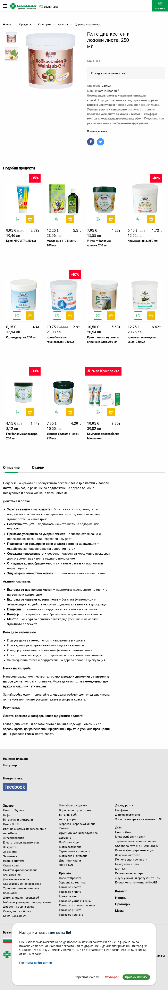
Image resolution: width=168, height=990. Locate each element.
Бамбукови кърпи (127, 864)
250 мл (106, 85)
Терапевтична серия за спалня (135, 841)
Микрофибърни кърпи (130, 836)
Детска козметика (127, 814)
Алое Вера (10, 833)
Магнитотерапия (70, 846)
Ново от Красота (70, 878)
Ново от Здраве (13, 810)
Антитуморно (68, 819)
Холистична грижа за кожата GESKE (139, 819)
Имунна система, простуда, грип (24, 828)
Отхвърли (112, 977)
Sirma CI (160, 955)
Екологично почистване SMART (136, 882)
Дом (118, 827)
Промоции (123, 904)
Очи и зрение (11, 874)
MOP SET (121, 868)
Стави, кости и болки (17, 911)
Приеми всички (136, 977)
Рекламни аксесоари (129, 873)
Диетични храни (70, 860)
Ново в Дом (123, 832)
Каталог (121, 891)
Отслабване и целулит (74, 805)
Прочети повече (97, 131)
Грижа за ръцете (70, 910)
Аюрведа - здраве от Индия (77, 823)
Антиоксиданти (13, 837)
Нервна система (14, 860)
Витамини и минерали (18, 819)
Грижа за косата (70, 887)
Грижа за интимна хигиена (77, 905)
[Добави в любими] (17, 219)
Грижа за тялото (70, 896)
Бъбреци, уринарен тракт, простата (27, 902)
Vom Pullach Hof (108, 90)
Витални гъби (68, 814)
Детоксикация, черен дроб (21, 897)
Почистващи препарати (131, 859)
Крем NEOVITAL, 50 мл (21, 240)
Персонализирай (87, 977)
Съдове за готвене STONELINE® (136, 845)
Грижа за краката (71, 914)
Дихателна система (16, 879)
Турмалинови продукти (75, 851)
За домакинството (127, 855)
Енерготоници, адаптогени (21, 842)
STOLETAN (66, 865)
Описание (11, 467)
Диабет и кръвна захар (18, 906)
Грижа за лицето (70, 891)
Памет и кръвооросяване (20, 870)
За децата (9, 847)
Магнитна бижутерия (73, 855)
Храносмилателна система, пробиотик (21, 891)
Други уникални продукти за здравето (78, 835)
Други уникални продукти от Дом (137, 878)
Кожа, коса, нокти (15, 915)
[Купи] (30, 219)
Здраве (8, 805)
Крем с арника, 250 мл (143, 240)
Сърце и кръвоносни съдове (22, 883)
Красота (65, 873)
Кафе (6, 815)
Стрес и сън (11, 865)
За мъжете (10, 856)
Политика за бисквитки (35, 963)
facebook (15, 787)
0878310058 (51, 6)
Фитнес (64, 828)
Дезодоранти (124, 805)
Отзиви (38, 467)
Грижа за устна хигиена (75, 901)
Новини (121, 898)
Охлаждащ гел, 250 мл (21, 337)
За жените (10, 851)
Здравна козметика (72, 882)
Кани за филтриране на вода (134, 850)
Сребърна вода (69, 842)
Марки (120, 911)
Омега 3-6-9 (11, 824)
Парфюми (121, 810)
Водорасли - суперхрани (75, 810)
